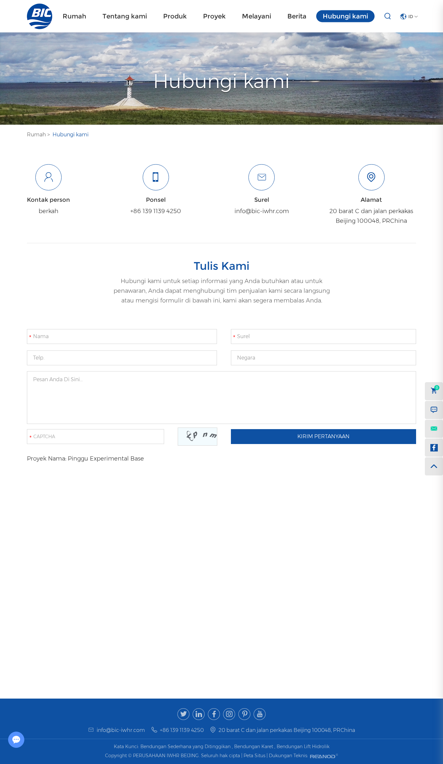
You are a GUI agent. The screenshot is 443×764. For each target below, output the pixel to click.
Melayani (256, 16)
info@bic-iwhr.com (261, 211)
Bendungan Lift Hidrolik (303, 746)
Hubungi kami (345, 16)
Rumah (74, 16)
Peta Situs (255, 755)
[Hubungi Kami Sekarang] (434, 410)
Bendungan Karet (253, 746)
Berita (296, 16)
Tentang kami (124, 16)
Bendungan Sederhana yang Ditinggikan (185, 746)
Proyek (214, 16)
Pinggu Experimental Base (106, 458)
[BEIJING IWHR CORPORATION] (39, 16)
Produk (175, 16)
